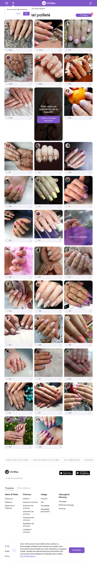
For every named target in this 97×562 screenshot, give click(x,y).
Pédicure (8, 502)
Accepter (76, 550)
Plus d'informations (27, 556)
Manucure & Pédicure (10, 507)
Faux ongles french (72, 460)
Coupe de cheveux (30, 502)
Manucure (9, 499)
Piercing (62, 508)
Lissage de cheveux (27, 530)
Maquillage (45, 506)
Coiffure (26, 499)
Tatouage (62, 501)
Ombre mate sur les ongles (17, 460)
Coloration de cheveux (28, 513)
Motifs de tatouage (66, 505)
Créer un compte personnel (48, 119)
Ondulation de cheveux (28, 524)
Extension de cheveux (28, 507)
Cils (42, 502)
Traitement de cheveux (28, 519)
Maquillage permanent (45, 510)
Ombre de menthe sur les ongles (46, 460)
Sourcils (44, 499)
